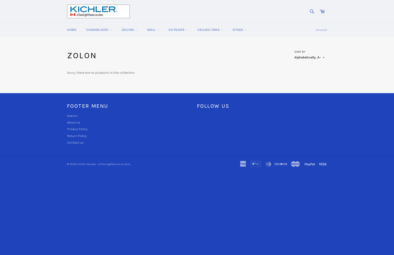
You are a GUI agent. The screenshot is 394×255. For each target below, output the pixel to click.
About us (73, 122)
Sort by (299, 51)
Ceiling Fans (209, 30)
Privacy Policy (77, 129)
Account (321, 30)
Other (238, 30)
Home (71, 30)
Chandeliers (97, 30)
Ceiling (128, 30)
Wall (152, 30)
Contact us (75, 143)
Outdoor (177, 30)
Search (72, 116)
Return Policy (77, 136)
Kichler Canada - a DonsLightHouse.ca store (103, 164)
